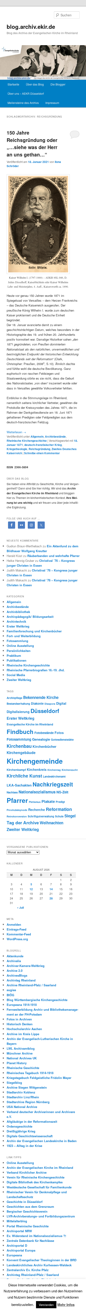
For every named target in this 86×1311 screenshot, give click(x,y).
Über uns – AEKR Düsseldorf (26, 93)
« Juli (20, 907)
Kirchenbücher (44, 746)
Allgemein (37, 436)
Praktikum (14, 655)
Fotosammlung (17, 641)
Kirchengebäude (21, 752)
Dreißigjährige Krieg (21, 1131)
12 (31, 889)
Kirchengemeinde (35, 761)
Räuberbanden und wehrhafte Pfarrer (53, 556)
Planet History (17, 1063)
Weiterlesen (16, 432)
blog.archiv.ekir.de (31, 26)
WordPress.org (17, 939)
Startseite (13, 84)
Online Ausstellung (20, 645)
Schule (59, 816)
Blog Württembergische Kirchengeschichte (37, 1000)
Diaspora (49, 703)
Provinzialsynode (17, 810)
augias (11, 990)
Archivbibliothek (18, 612)
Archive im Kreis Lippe (23, 1034)
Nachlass (12, 792)
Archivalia (14, 961)
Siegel (70, 816)
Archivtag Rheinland (21, 980)
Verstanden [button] (46, 1304)
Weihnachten (51, 822)
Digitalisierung (18, 711)
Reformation (59, 809)
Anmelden (14, 924)
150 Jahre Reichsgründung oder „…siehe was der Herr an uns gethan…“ (32, 143)
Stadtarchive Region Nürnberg (28, 1102)
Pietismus (35, 802)
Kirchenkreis (37, 769)
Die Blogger (57, 84)
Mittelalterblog (17, 1221)
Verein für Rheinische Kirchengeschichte (35, 1177)
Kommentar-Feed (19, 934)
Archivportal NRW (19, 1231)
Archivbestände (55, 436)
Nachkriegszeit (53, 784)
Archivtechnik (16, 621)
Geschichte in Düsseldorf (24, 1201)
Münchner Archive (20, 1053)
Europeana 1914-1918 (22, 1004)
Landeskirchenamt (54, 776)
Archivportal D (17, 1245)
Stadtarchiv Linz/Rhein (23, 1097)
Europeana (14, 1255)
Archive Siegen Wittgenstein (27, 1087)
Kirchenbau (19, 745)
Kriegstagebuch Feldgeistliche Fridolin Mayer (39, 1077)
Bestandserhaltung (18, 704)
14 (51, 889)
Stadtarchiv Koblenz (21, 1092)
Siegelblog (14, 1082)
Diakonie (37, 703)
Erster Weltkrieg (18, 626)
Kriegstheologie (17, 449)
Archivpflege (14, 698)
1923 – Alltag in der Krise (24, 1145)
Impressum (52, 103)
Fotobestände (44, 733)
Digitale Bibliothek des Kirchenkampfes (35, 1182)
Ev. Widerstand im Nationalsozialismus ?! (36, 1236)
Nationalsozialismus (37, 792)
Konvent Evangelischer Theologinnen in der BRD (41, 1260)
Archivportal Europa (21, 1250)
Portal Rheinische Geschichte (28, 1226)
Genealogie (41, 739)
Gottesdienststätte (62, 740)
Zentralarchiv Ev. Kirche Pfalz (28, 1270)
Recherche (36, 809)
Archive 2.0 (14, 970)
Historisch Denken (20, 1024)
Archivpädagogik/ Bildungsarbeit (30, 616)
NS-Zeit (62, 792)
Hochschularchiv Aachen (24, 1029)
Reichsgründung (39, 449)
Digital (61, 703)
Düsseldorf (45, 711)
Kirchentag (54, 770)
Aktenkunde (15, 956)
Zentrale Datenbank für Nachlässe (30, 1240)
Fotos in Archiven (19, 1019)
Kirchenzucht (70, 770)
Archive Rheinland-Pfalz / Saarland (31, 985)
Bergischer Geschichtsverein (27, 1211)
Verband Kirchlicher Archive (27, 1172)
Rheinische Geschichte (23, 1068)
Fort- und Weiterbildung (24, 636)
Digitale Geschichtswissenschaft (30, 1136)
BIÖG (10, 995)
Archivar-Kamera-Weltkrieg (25, 965)
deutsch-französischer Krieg (43, 445)
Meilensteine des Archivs (23, 103)
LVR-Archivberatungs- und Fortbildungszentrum (41, 1216)
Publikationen (16, 660)
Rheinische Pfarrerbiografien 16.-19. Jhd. (36, 670)
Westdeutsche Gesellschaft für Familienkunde (39, 1187)
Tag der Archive (23, 822)
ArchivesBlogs (17, 975)
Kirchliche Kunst (24, 775)
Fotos (59, 732)
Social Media (16, 675)
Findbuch (20, 731)
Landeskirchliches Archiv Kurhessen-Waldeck (39, 1265)
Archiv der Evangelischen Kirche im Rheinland (40, 1167)
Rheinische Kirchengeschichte (27, 441)
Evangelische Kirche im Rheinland (30, 724)
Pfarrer (17, 800)
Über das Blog (35, 84)
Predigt (60, 802)
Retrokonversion (17, 816)
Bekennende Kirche (40, 697)
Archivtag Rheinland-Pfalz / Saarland (33, 1275)
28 (51, 898)
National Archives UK (22, 1058)
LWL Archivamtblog (21, 1048)
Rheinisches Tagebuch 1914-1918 (30, 1073)
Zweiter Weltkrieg (19, 680)
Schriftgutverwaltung (41, 816)
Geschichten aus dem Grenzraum (30, 1206)
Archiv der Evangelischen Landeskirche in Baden (42, 1141)
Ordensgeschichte (19, 1126)
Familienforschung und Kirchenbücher (34, 631)
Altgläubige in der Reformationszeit (32, 1121)
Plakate (48, 801)
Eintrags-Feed (16, 929)
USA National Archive (22, 1107)
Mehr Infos (66, 1304)
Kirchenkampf (16, 770)
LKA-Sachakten (19, 785)
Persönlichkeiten (19, 650)
